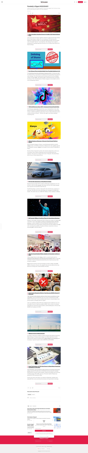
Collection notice (49, 446)
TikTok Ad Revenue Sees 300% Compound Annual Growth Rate (43, 106)
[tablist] (31, 394)
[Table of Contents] (1, 226)
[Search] (75, 2)
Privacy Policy (51, 433)
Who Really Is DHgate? (32, 417)
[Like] (28, 13)
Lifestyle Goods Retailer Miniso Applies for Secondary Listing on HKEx (44, 254)
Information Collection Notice (44, 433)
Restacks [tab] (33, 394)
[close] (53, 420)
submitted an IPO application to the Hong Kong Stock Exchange (39, 258)
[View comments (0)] (30, 13)
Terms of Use (48, 432)
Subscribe (44, 430)
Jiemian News (36, 109)
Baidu (36, 77)
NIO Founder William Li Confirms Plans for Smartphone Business (44, 218)
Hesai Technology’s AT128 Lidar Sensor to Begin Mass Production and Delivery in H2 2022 (44, 367)
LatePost (54, 145)
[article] (44, 411)
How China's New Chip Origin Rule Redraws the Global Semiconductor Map (38, 409)
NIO (59, 220)
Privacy (43, 446)
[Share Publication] (77, 2)
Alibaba (28, 145)
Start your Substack (41, 448)
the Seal (39, 185)
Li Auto (32, 374)
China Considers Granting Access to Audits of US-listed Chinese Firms (44, 35)
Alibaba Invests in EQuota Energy (36, 333)
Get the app (48, 448)
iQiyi (45, 77)
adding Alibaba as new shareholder (51, 338)
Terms (45, 446)
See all (29, 432)
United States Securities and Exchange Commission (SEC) (40, 73)
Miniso (41, 257)
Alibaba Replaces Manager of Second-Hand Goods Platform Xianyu (43, 141)
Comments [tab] (29, 394)
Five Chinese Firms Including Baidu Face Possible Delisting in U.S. (44, 71)
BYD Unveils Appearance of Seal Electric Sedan (39, 181)
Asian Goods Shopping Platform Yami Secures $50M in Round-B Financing (43, 293)
